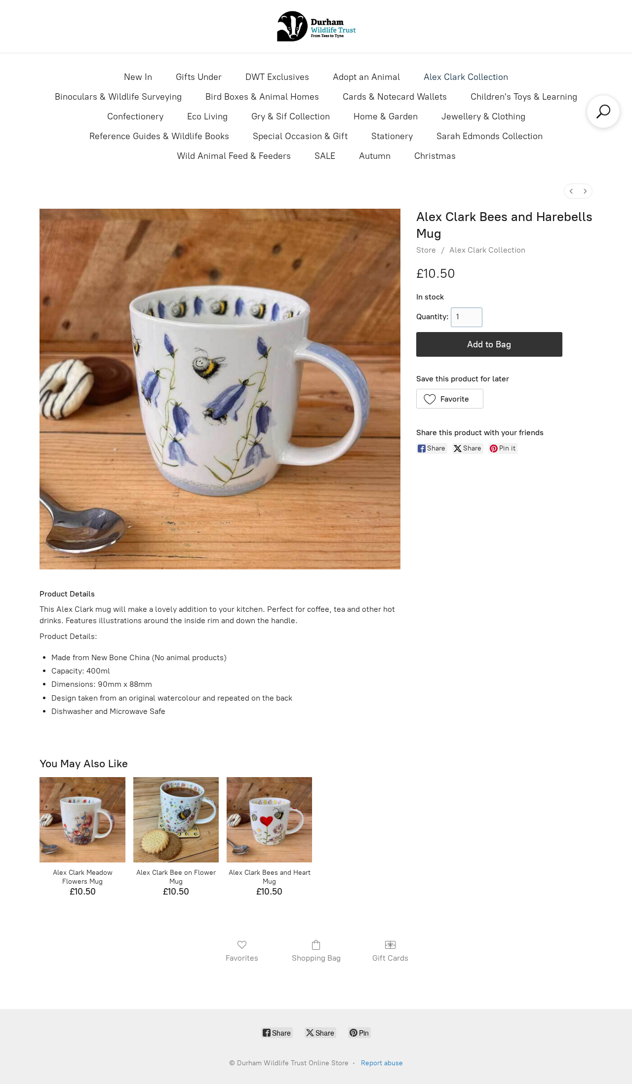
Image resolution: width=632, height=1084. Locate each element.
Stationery (392, 136)
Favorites (242, 958)
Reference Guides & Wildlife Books (159, 136)
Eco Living (207, 116)
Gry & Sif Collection (290, 116)
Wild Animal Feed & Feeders (234, 155)
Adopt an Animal (366, 77)
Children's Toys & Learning (524, 96)
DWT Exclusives (277, 77)
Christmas (435, 155)
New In (138, 77)
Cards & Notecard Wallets (395, 96)
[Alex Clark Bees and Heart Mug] (269, 819)
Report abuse (382, 1063)
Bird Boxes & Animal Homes (262, 96)
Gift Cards (390, 958)
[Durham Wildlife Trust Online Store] (316, 26)
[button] (450, 399)
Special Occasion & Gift (300, 136)
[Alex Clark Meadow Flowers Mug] (82, 819)
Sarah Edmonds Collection (489, 136)
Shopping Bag (316, 958)
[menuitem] (571, 191)
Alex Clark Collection (466, 77)
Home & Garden (386, 116)
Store (426, 250)
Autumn (375, 155)
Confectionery (135, 116)
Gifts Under (199, 77)
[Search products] (603, 111)
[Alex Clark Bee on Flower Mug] (176, 819)
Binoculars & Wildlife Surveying (118, 96)
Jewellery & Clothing (483, 116)
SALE (325, 155)
